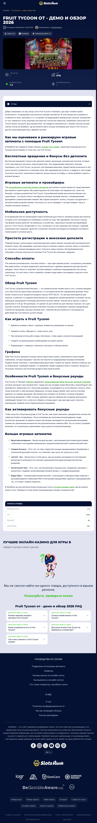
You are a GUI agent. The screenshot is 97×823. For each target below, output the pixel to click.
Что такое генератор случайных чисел (48, 684)
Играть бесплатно (48, 53)
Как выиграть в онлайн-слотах (48, 680)
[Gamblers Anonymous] (33, 776)
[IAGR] (19, 776)
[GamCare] (50, 776)
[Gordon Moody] (72, 776)
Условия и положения (12, 815)
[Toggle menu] (4, 3)
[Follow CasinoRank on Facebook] (32, 745)
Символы (48, 670)
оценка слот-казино (50, 147)
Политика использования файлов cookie (37, 815)
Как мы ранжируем (48, 715)
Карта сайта (66, 819)
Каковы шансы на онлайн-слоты (48, 675)
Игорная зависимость (83, 815)
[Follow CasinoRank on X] (44, 745)
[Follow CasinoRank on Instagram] (38, 745)
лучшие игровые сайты (64, 487)
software (29, 382)
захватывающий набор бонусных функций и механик (67, 382)
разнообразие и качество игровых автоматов (28, 187)
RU (47, 752)
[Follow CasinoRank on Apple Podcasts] (63, 745)
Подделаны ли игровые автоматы (48, 666)
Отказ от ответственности (63, 815)
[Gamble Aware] (43, 786)
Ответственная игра (32, 819)
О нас (48, 701)
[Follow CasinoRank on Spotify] (57, 745)
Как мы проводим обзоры (48, 710)
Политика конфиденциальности (48, 706)
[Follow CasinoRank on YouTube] (51, 745)
